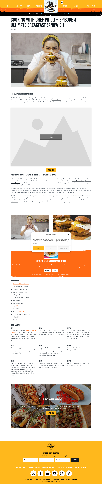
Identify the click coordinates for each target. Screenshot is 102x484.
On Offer (83, 10)
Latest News (34, 467)
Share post (13, 30)
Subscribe (51, 170)
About (19, 6)
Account (91, 6)
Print (48, 270)
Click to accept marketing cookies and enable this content (51, 136)
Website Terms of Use (58, 479)
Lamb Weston (56, 100)
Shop (9, 6)
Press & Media (48, 467)
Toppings (40, 10)
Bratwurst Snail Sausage (21, 284)
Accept (38, 248)
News (29, 6)
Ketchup (18, 306)
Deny (51, 248)
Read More (51, 413)
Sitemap (69, 467)
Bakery (72, 10)
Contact (63, 6)
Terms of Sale (28, 479)
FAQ (24, 467)
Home (18, 467)
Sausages (4, 10)
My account (80, 467)
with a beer (14, 202)
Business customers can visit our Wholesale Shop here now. (59, 13)
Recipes (39, 6)
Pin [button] (55, 270)
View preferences (63, 248)
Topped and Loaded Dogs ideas (51, 399)
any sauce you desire (39, 196)
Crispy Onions (19, 311)
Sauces (61, 10)
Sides (27, 10)
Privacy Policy (37, 479)
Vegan (17, 10)
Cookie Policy (46, 479)
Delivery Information (71, 479)
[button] (68, 234)
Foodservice (96, 10)
